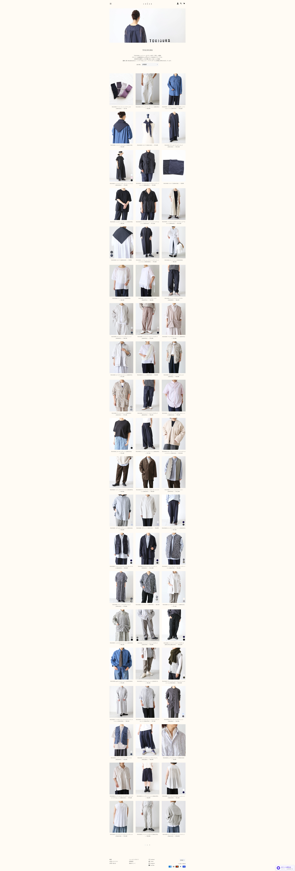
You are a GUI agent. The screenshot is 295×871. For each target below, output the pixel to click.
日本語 (181, 860)
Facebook (152, 859)
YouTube (152, 865)
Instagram (152, 863)
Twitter (151, 861)
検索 (110, 859)
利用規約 (131, 861)
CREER (184, 863)
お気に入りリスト (113, 861)
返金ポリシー (132, 863)
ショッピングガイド (134, 859)
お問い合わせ (112, 863)
